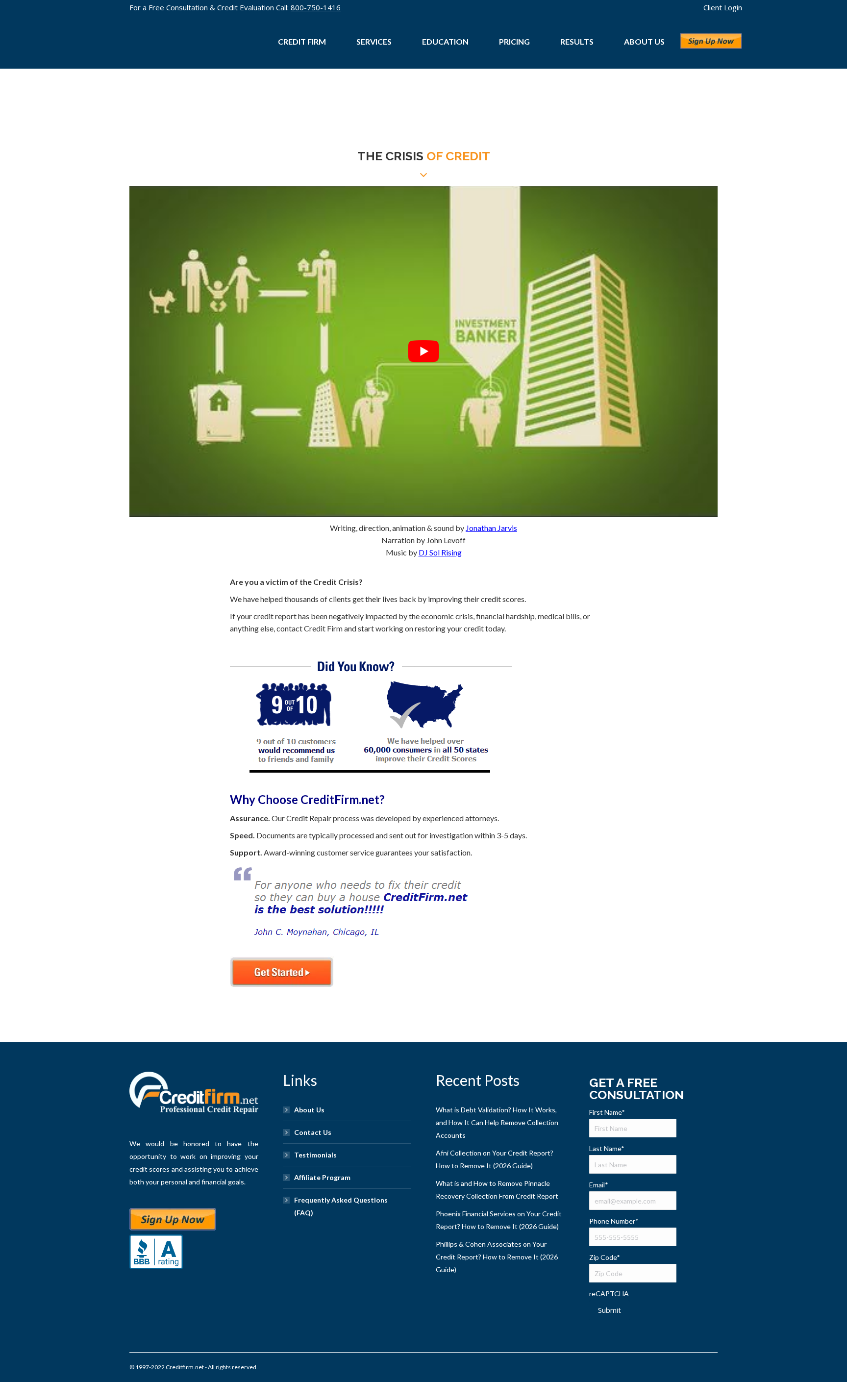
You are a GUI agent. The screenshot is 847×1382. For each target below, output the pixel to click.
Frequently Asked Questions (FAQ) (341, 1206)
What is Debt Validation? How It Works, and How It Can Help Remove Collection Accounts (497, 1122)
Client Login (722, 7)
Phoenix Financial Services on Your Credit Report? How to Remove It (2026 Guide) (499, 1220)
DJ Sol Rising (440, 552)
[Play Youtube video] (423, 351)
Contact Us (312, 1132)
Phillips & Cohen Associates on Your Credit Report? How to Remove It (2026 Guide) (497, 1257)
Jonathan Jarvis (491, 527)
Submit (609, 1310)
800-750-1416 (316, 7)
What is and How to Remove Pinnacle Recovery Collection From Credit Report (497, 1189)
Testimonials (315, 1155)
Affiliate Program (322, 1177)
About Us (309, 1110)
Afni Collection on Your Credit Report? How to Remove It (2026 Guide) (494, 1159)
